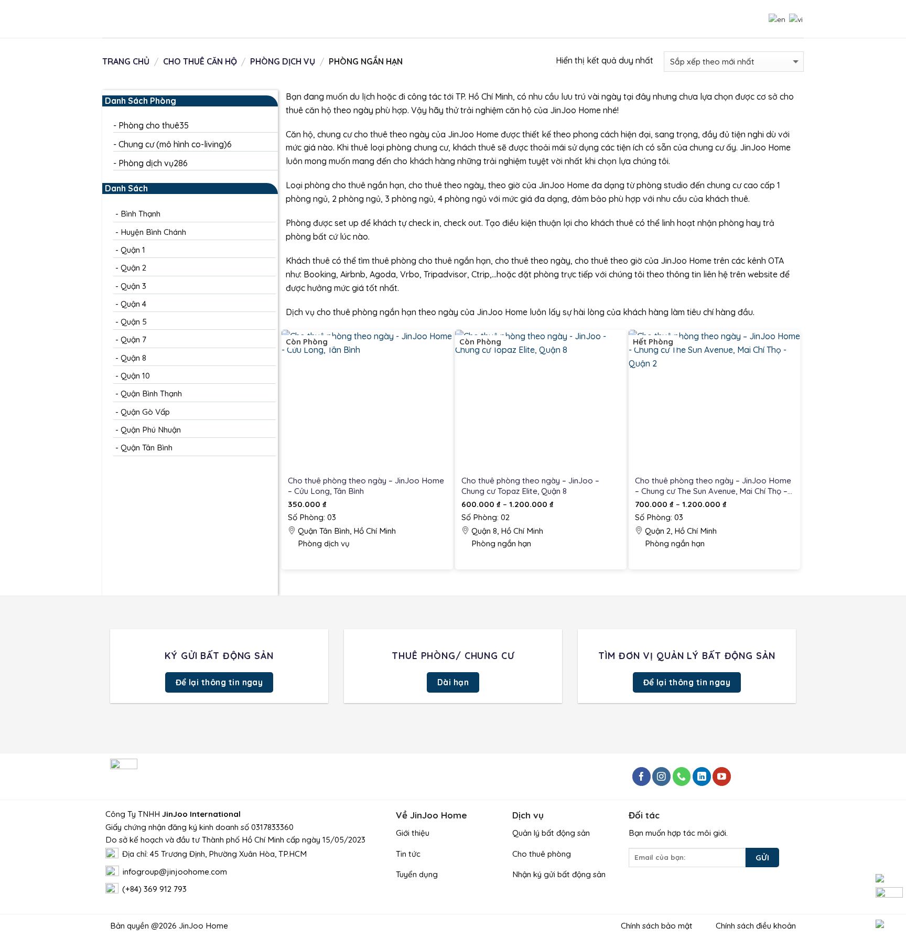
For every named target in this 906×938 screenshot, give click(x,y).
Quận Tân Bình (146, 448)
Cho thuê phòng (541, 854)
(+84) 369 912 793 (154, 889)
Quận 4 (133, 304)
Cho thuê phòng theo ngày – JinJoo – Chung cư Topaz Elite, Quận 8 (530, 486)
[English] (776, 18)
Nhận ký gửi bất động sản (559, 874)
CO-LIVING (598, 19)
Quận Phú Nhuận (151, 430)
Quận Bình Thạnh (151, 394)
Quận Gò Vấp (145, 412)
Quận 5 (134, 322)
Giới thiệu (412, 833)
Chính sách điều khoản (753, 926)
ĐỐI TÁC (643, 19)
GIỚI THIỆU (549, 19)
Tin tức (408, 854)
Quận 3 (133, 286)
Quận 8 (133, 358)
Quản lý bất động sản (551, 833)
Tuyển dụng (417, 874)
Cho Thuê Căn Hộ (200, 61)
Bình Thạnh (140, 214)
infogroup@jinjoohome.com (175, 872)
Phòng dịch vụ (282, 61)
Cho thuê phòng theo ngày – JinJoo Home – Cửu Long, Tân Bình (366, 486)
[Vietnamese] (795, 18)
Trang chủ (125, 61)
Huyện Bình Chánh (153, 232)
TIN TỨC (682, 19)
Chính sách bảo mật (658, 926)
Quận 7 (133, 340)
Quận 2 (133, 268)
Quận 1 (133, 250)
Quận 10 (135, 376)
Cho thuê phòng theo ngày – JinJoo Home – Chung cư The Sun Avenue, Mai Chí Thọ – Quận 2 (713, 486)
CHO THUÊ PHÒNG (199, 19)
